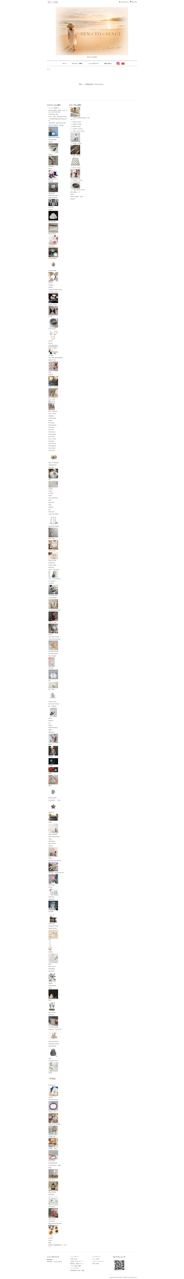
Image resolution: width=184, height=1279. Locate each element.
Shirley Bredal (52, 985)
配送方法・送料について (77, 1263)
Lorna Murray (51, 581)
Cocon (50, 316)
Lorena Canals (52, 701)
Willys (50, 1167)
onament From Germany (54, 860)
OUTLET (50, 1238)
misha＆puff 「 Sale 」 (54, 800)
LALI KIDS (51, 583)
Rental (50, 1240)
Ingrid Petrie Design (54, 526)
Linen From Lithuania (54, 578)
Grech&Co (51, 467)
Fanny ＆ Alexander (53, 462)
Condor (50, 282)
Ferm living (52, 399)
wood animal (51, 1160)
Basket (50, 168)
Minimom (50, 720)
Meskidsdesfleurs (53, 727)
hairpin (50, 491)
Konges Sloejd (52, 565)
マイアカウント (125, 1)
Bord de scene (52, 234)
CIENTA (50, 287)
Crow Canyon (52, 328)
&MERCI (50, 142)
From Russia (52, 413)
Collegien (51, 285)
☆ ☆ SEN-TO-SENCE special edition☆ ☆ (80, 118)
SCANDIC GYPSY (53, 1060)
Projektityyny (51, 968)
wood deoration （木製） (55, 1165)
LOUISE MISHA (52, 597)
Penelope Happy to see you (56, 872)
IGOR (49, 505)
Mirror (50, 785)
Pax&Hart (51, 911)
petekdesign (51, 885)
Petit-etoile (51, 897)
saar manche (51, 1012)
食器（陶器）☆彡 (75, 192)
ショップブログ (75, 1268)
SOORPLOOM (52, 1046)
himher (50, 495)
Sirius (50, 1000)
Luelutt (50, 634)
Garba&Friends (52, 465)
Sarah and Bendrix (53, 1041)
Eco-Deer (50, 355)
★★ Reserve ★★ (53, 114)
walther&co (52, 1194)
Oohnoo (50, 846)
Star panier (51, 971)
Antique (50, 154)
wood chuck (51, 1180)
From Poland (51, 432)
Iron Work (51, 689)
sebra (49, 1058)
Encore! (50, 343)
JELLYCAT (51, 502)
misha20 (73, 199)
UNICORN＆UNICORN (54, 1124)
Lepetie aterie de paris (54, 639)
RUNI (49, 964)
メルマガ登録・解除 (76, 1266)
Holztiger (50, 507)
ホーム (64, 63)
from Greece (51, 436)
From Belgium (52, 445)
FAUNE (50, 420)
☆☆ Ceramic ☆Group (76, 128)
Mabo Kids (51, 732)
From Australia (52, 418)
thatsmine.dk (51, 1085)
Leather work (52, 622)
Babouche (51, 166)
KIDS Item (51, 538)
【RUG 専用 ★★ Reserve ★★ (57, 123)
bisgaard (50, 181)
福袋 (49, 1242)
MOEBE (50, 765)
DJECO (50, 341)
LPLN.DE (50, 668)
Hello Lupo (51, 511)
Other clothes (51, 843)
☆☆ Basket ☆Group (76, 124)
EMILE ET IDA (52, 360)
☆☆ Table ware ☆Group (77, 131)
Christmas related (53, 292)
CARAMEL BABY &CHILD (55, 289)
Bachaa (50, 209)
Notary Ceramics (52, 834)
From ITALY (51, 427)
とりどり (50, 1235)
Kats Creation (52, 550)
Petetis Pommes (52, 928)
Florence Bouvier (53, 386)
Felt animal (51, 441)
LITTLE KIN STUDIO (53, 704)
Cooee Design (52, 270)
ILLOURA (50, 493)
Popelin (50, 887)
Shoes (50, 988)
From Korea (51, 450)
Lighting (50, 488)
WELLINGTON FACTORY (55, 1223)
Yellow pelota (51, 1219)
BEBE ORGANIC (52, 197)
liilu (49, 680)
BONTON (50, 207)
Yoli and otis (51, 1221)
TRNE (50, 1073)
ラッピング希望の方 (53, 108)
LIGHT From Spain (53, 569)
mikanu (50, 718)
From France (52, 439)
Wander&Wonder (53, 1163)
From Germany (52, 425)
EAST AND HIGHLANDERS (55, 357)
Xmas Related (52, 1192)
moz (49, 723)
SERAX (50, 983)
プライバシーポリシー (98, 1261)
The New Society (52, 1099)
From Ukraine (52, 448)
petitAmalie (51, 899)
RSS (94, 1263)
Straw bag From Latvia (54, 1029)
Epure (50, 372)
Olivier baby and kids (53, 836)
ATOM (97, 1263)
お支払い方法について (76, 1261)
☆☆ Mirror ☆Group (76, 122)
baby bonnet (51, 193)
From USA (51, 429)
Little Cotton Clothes (53, 636)
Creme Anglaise (53, 258)
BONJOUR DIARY (53, 195)
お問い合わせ (107, 63)
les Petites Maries (53, 653)
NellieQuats (51, 841)
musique (50, 756)
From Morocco (52, 443)
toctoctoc (50, 1097)
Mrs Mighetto (52, 706)
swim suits (51, 1014)
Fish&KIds (51, 416)
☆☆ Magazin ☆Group (76, 180)
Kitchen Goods (52, 560)
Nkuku (50, 822)
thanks (72, 194)
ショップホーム (75, 1256)
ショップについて (94, 63)
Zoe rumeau (52, 1206)
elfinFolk (50, 374)
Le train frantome (53, 595)
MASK (50, 744)
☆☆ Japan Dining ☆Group (79, 189)
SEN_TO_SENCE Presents (56, 125)
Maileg (50, 725)
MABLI (50, 730)
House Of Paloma (53, 498)
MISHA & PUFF (52, 798)
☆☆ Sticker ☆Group (76, 143)
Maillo (50, 773)
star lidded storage (53, 1027)
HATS (49, 500)
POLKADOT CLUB (53, 926)
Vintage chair (51, 1136)
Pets (49, 939)
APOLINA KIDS (52, 139)
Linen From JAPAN (53, 514)
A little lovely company (54, 137)
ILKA (49, 479)
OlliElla (50, 858)
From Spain (51, 422)
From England (52, 434)
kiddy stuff (51, 567)
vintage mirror (52, 1112)
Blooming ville (53, 221)
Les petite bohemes (53, 651)
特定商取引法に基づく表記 (77, 1270)
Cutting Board (52, 304)
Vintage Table (52, 1148)
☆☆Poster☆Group (76, 126)
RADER (50, 952)
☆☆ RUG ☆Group (75, 167)
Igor (49, 509)
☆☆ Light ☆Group (75, 155)
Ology (50, 839)
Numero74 (51, 812)
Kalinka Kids (51, 562)
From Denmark (52, 411)
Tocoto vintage (52, 656)
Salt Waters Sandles (53, 1043)
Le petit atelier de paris (55, 610)
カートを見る (96, 1259)
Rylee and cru (52, 966)
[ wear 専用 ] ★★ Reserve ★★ (57, 116)
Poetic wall (51, 923)
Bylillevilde (51, 246)
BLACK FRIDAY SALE (77, 196)
